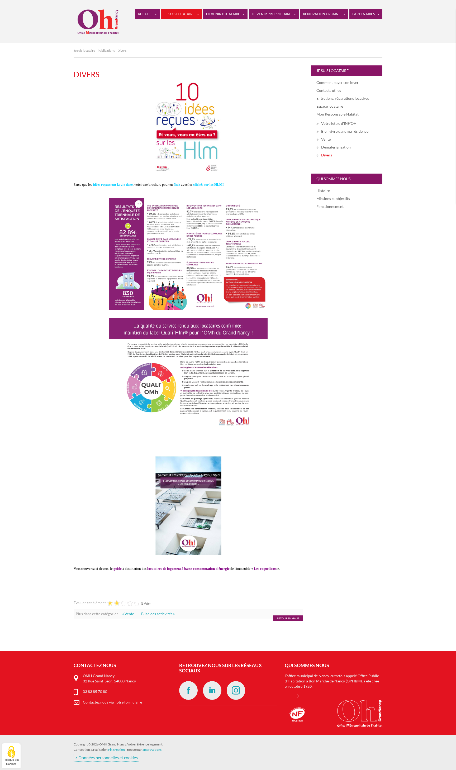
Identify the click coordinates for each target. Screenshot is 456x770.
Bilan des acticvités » (158, 613)
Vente (326, 139)
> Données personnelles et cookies (106, 757)
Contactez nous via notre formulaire (112, 702)
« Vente (128, 613)
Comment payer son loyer (337, 82)
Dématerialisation (336, 147)
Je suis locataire (84, 50)
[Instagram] (236, 690)
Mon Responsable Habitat (337, 114)
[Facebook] (188, 690)
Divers (86, 74)
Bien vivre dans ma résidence (344, 131)
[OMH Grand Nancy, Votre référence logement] (96, 20)
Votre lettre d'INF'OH (339, 123)
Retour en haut (288, 618)
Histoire (323, 190)
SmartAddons (152, 750)
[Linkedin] (212, 690)
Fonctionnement (330, 206)
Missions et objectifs (333, 198)
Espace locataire (329, 106)
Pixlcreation (116, 750)
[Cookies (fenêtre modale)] (11, 755)
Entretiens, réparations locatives (342, 98)
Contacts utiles (328, 90)
